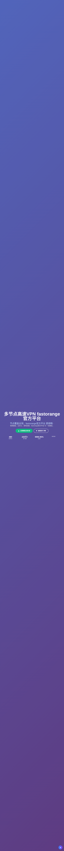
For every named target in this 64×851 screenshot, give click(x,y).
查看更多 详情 (42, 430)
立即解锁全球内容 (25, 430)
